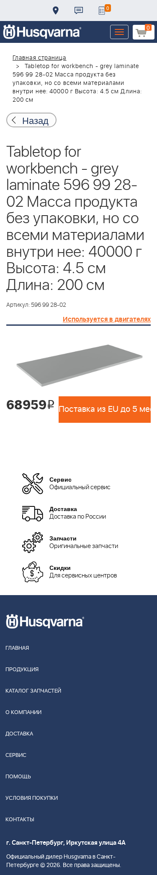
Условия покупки (31, 798)
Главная (17, 648)
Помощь (18, 777)
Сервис (15, 755)
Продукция (22, 670)
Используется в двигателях (107, 319)
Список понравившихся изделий (102, 10)
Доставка (55, 10)
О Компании (23, 713)
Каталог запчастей (33, 691)
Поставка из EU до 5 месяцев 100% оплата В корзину (105, 409)
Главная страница (40, 58)
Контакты (79, 10)
